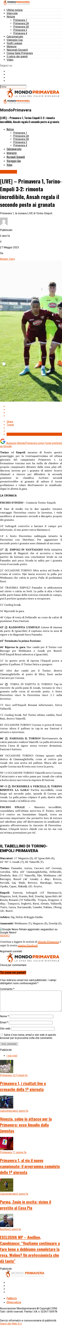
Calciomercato (15, 36)
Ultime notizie (15, 10)
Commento (7, 989)
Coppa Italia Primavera (20, 53)
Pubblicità (12, 1298)
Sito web (5, 1028)
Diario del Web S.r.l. (11, 1323)
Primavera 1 (20, 20)
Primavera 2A (21, 23)
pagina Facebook (28, 945)
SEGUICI (5, 935)
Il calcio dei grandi (17, 56)
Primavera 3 (20, 30)
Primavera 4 (20, 33)
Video (10, 59)
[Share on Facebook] (34, 406)
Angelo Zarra (7, 259)
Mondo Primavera (48, 941)
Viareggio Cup (15, 39)
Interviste (12, 13)
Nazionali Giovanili (17, 49)
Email (4, 1022)
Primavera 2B (21, 26)
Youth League (14, 43)
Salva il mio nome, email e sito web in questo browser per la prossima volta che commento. (28, 1036)
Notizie (11, 16)
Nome (4, 1016)
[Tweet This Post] (34, 409)
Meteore (12, 46)
